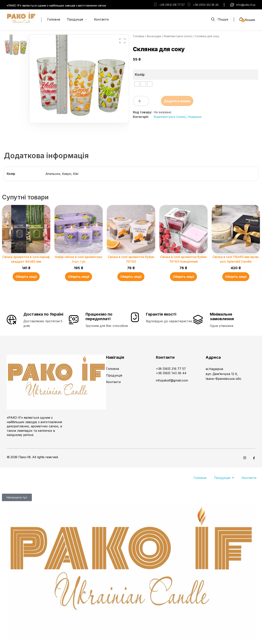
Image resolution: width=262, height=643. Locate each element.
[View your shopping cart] (239, 19)
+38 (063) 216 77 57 (172, 5)
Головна (138, 36)
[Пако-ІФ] (21, 19)
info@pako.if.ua (245, 5)
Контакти (249, 478)
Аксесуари (154, 36)
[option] (15, 46)
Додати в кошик (177, 101)
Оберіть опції (26, 277)
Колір (140, 74)
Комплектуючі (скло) (178, 36)
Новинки (194, 117)
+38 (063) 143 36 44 (205, 5)
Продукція (222, 478)
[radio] (137, 83)
